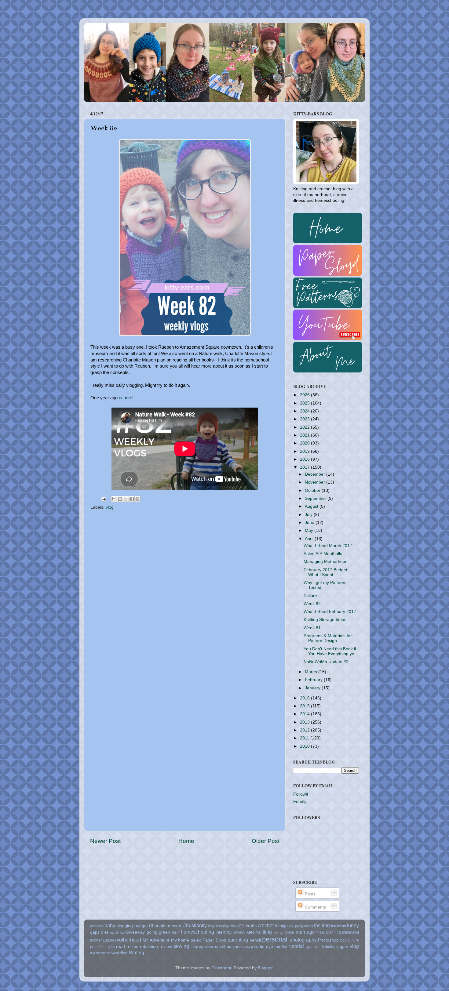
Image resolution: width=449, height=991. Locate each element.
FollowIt (300, 794)
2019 (305, 451)
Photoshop (328, 940)
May (309, 530)
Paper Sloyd (214, 940)
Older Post (265, 841)
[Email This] (114, 499)
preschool (98, 947)
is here (125, 397)
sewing (181, 946)
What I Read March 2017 (328, 545)
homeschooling (197, 932)
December (315, 474)
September (316, 498)
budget (141, 926)
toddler (281, 946)
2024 (305, 411)
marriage (305, 932)
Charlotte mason (165, 926)
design (281, 926)
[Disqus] (184, 590)
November (315, 482)
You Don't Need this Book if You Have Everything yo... (331, 651)
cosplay (222, 926)
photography (303, 939)
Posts (310, 894)
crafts (251, 926)
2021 (305, 435)
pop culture (349, 940)
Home (186, 841)
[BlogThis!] (120, 499)
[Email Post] (103, 498)
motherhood (128, 939)
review (165, 946)
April (310, 538)
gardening (117, 932)
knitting (264, 932)
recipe (132, 946)
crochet (266, 925)
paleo (196, 940)
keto (250, 932)
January (313, 688)
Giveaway (135, 932)
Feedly (299, 801)
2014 (305, 714)
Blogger (265, 968)
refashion (149, 946)
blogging (124, 926)
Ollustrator (221, 968)
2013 (305, 722)
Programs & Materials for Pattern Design (328, 638)
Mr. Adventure (156, 940)
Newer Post (105, 841)
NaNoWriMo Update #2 (326, 661)
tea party (252, 947)
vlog (110, 507)
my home (180, 940)
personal (274, 939)
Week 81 (312, 628)
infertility (224, 932)
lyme (289, 932)
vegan (342, 946)
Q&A (111, 947)
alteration (97, 926)
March (311, 672)
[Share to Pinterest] (137, 499)
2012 (305, 730)
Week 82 (312, 603)
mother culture (102, 940)
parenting (238, 939)
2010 (305, 746)
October (313, 490)
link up (278, 932)
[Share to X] (126, 499)
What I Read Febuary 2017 (330, 611)
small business (229, 946)
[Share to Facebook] (132, 499)
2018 (305, 459)
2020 (305, 443)
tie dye (266, 946)
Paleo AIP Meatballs (323, 553)
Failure (310, 596)
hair (175, 932)
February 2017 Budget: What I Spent (326, 572)
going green (158, 932)
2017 (305, 467)
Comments (315, 907)
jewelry (239, 932)
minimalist (350, 932)
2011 (305, 738)
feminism (338, 926)
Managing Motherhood (326, 561)
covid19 (237, 926)
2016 (305, 698)
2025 (305, 403)
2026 (305, 395)
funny (353, 925)
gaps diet (99, 932)
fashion (322, 925)
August (312, 506)
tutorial (296, 946)
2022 (305, 427)
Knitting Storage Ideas (325, 619)
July (309, 514)
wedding (119, 953)
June (310, 522)
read (120, 946)
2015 (305, 706)
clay (211, 926)
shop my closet (202, 947)
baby (109, 925)
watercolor (100, 953)
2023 (305, 419)
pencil (255, 940)
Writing (136, 952)
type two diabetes (320, 947)
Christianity (194, 925)
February (314, 679)
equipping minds (301, 926)
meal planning (328, 932)
